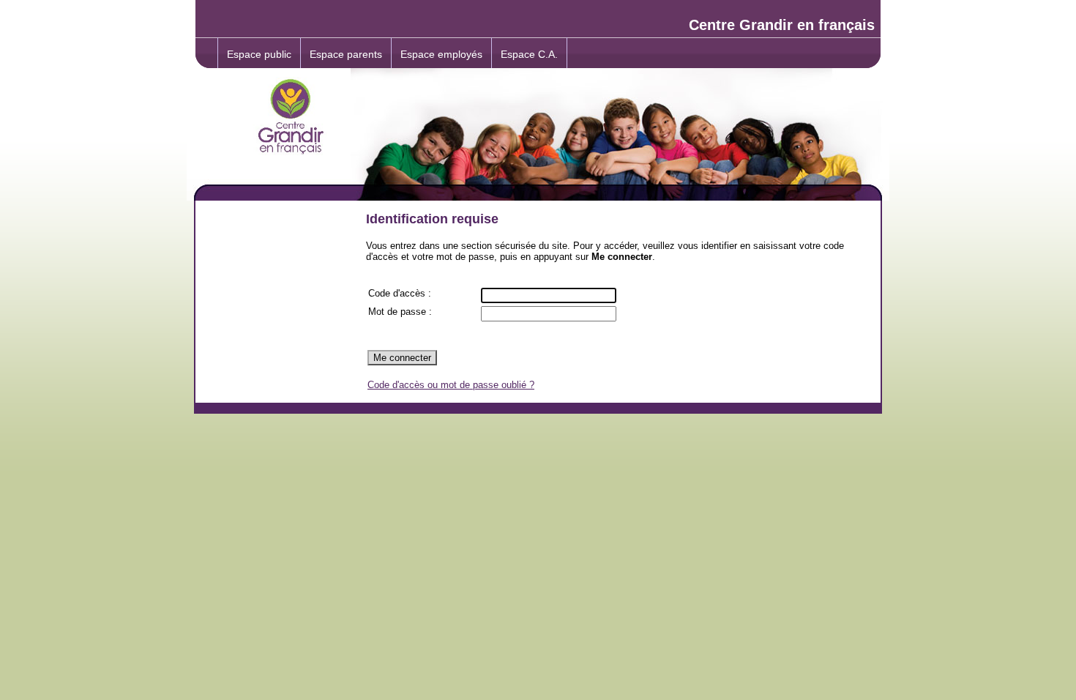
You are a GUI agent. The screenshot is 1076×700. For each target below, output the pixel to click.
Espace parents (346, 54)
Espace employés (441, 54)
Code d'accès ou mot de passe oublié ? (450, 384)
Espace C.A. (529, 54)
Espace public (259, 54)
